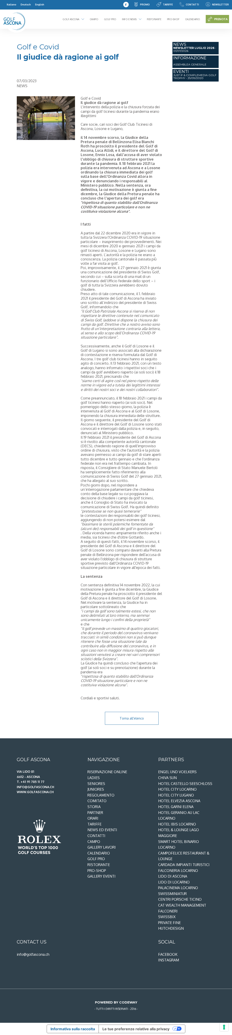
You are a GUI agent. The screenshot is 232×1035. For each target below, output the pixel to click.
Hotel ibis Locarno (177, 824)
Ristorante (154, 19)
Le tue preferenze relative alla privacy (135, 1029)
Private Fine (169, 922)
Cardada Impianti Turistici (184, 864)
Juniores (95, 789)
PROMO (145, 4)
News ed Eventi (102, 830)
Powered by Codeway (116, 1002)
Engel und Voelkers (177, 772)
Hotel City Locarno (177, 789)
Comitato (96, 801)
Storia (94, 806)
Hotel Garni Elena (175, 806)
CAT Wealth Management (182, 905)
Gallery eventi (101, 876)
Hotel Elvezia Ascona (179, 801)
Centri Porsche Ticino (180, 899)
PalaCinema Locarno (178, 888)
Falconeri (168, 911)
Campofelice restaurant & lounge (183, 856)
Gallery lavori (101, 847)
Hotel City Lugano (176, 795)
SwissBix (167, 917)
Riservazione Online (107, 772)
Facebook (167, 954)
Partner (95, 812)
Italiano (11, 4)
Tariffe (168, 4)
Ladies (93, 777)
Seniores (96, 783)
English (39, 4)
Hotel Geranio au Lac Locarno (178, 815)
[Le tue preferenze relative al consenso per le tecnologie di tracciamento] (224, 1027)
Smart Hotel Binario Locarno (178, 844)
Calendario (192, 19)
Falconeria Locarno (178, 870)
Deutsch (26, 4)
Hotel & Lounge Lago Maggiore (178, 833)
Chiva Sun (167, 777)
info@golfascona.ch (33, 954)
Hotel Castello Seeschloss (185, 783)
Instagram (168, 960)
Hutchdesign (171, 928)
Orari (92, 818)
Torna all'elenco (132, 718)
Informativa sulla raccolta (73, 1029)
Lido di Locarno (174, 882)
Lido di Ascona (172, 876)
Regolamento (100, 795)
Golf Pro (110, 19)
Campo (94, 19)
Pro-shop (173, 19)
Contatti (192, 4)
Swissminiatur (172, 893)
